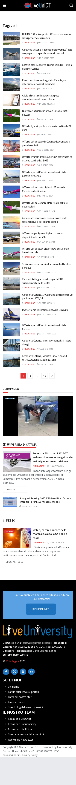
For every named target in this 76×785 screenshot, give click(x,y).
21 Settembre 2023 (47, 314)
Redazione (30, 42)
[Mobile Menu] (4, 5)
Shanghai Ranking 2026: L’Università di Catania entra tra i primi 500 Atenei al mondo (45, 500)
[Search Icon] (71, 5)
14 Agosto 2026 (46, 42)
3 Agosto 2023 (45, 364)
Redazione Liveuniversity (22, 724)
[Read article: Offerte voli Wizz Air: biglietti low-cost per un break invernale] (11, 253)
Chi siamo (13, 686)
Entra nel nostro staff (20, 697)
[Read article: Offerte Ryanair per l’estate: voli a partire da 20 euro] (11, 130)
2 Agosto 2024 (45, 119)
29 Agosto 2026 (57, 466)
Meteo (9, 531)
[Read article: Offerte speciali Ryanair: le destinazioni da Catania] (11, 329)
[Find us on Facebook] (6, 672)
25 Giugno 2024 (46, 150)
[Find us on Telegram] (23, 672)
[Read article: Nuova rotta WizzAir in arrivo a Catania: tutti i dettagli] (11, 115)
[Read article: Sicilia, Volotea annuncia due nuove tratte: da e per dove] (11, 268)
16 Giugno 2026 (46, 58)
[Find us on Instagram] (31, 672)
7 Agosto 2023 (45, 349)
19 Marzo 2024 (45, 196)
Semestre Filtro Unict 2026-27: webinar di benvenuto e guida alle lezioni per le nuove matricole (52, 457)
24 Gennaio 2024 (46, 242)
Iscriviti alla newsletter (20, 739)
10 (44, 375)
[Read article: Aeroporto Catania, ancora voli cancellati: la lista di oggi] (11, 345)
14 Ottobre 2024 (46, 104)
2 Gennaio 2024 (46, 257)
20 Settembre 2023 (47, 333)
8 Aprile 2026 (44, 73)
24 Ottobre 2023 (46, 303)
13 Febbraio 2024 (46, 226)
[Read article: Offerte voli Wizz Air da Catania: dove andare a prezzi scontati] (11, 146)
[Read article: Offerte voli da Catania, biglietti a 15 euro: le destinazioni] (11, 207)
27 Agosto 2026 (29, 506)
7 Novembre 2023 (46, 287)
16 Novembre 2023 (47, 272)
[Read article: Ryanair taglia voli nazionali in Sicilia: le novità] (11, 314)
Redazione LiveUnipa (20, 729)
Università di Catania (13, 455)
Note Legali (12, 661)
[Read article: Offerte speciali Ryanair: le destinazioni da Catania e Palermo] (11, 176)
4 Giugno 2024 (45, 165)
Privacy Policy (29, 755)
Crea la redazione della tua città (26, 734)
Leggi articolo (16, 489)
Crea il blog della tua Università (25, 707)
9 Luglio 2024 (45, 134)
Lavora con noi (16, 702)
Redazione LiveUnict (19, 718)
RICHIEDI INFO (40, 609)
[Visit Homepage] (38, 5)
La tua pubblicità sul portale (23, 691)
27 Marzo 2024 (45, 180)
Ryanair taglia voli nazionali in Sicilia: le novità (45, 310)
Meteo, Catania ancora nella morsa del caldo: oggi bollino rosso (50, 534)
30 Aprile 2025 (45, 88)
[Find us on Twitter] (14, 672)
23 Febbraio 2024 (46, 211)
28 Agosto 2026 (57, 542)
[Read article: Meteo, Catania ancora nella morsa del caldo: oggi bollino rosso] (17, 538)
